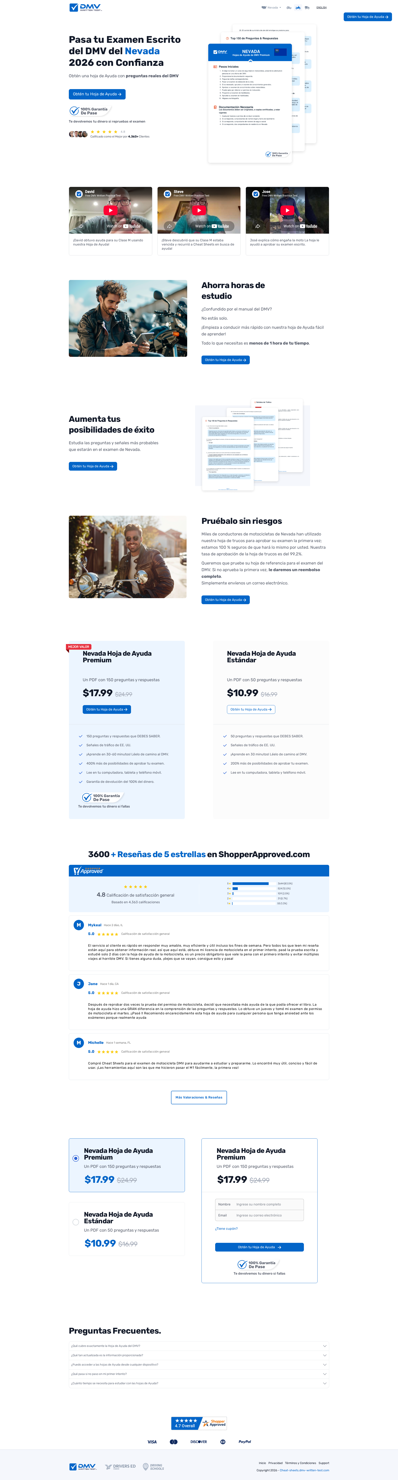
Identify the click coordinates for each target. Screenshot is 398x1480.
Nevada (273, 7)
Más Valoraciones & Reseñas (199, 1097)
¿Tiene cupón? (226, 1229)
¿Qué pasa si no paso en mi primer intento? (99, 1374)
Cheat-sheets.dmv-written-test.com (304, 1470)
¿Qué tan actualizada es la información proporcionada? (107, 1355)
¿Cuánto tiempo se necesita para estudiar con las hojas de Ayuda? (114, 1383)
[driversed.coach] (124, 1467)
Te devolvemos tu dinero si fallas (104, 806)
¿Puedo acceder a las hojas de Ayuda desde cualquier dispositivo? (114, 1364)
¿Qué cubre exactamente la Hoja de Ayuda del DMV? (105, 1346)
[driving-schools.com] (157, 1467)
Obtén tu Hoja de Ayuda (95, 94)
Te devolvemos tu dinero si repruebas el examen (107, 121)
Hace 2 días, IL (113, 925)
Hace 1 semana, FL (118, 1042)
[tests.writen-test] (86, 7)
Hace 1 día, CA (109, 984)
